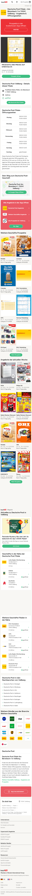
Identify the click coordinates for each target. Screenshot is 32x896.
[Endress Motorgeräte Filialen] (12, 726)
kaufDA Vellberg (6, 805)
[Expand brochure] (16, 50)
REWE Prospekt (5, 839)
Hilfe (2, 882)
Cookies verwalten (21, 887)
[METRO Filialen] (4, 719)
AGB (2, 887)
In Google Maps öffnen (16, 192)
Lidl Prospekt (4, 851)
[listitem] (8, 249)
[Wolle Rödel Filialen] (20, 719)
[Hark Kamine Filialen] (4, 726)
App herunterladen (6, 863)
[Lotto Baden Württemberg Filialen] (20, 738)
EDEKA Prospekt (5, 834)
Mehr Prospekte (16, 355)
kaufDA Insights (5, 860)
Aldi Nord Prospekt (6, 846)
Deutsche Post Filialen (8, 810)
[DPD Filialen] (4, 744)
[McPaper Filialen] (27, 719)
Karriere (3, 827)
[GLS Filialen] (20, 732)
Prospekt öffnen (16, 76)
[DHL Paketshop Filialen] (4, 738)
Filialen (15, 805)
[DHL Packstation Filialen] (12, 738)
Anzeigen (27, 5)
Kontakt (18, 885)
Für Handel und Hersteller (8, 825)
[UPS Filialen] (12, 732)
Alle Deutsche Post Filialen (16, 102)
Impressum (19, 882)
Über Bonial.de (4, 822)
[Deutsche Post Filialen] (27, 726)
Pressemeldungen (5, 865)
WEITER (16, 29)
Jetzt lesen (16, 546)
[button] (16, 58)
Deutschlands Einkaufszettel (8, 858)
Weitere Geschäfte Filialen (9, 808)
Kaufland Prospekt (5, 837)
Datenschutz (4, 885)
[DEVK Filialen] (27, 738)
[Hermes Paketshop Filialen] (4, 732)
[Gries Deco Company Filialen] (12, 719)
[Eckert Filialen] (20, 726)
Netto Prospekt (5, 848)
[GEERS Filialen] (27, 732)
